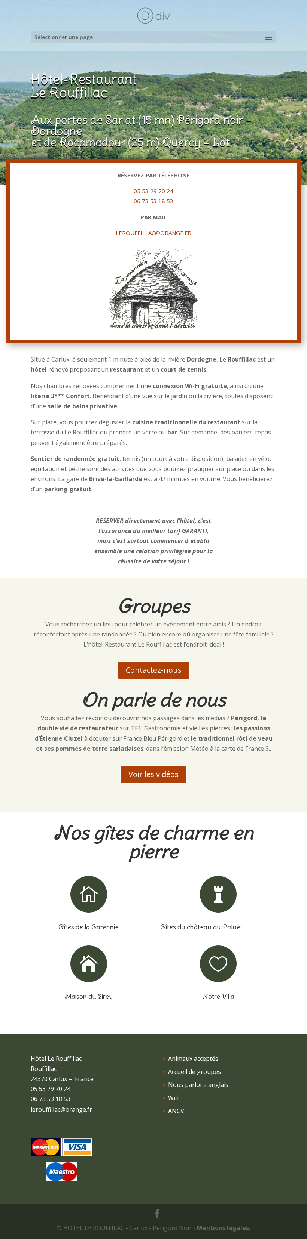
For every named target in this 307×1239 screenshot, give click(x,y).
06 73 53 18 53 (153, 201)
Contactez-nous (154, 670)
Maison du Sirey (89, 996)
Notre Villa (218, 996)
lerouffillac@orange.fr (153, 232)
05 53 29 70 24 (153, 191)
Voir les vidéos (153, 774)
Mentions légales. (223, 1228)
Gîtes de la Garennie (88, 927)
